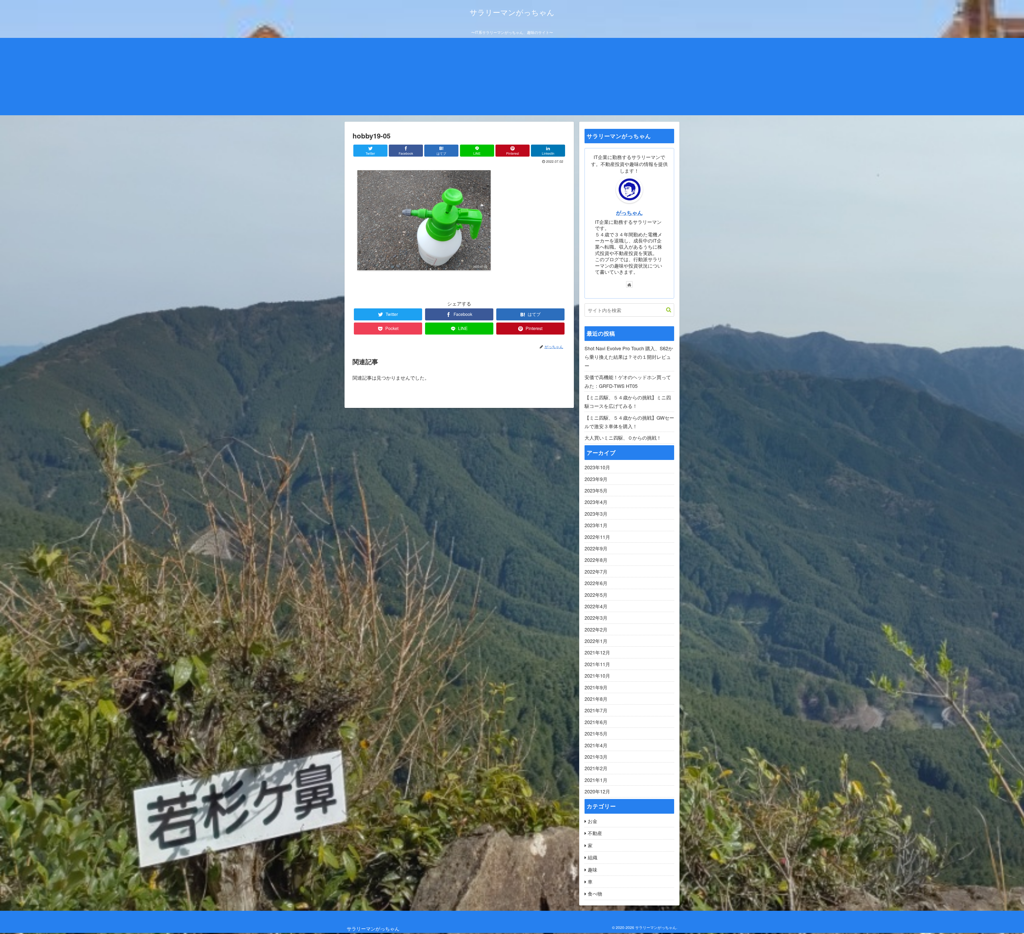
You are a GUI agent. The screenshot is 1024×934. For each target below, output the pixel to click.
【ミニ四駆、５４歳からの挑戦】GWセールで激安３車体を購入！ (629, 422)
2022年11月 (597, 536)
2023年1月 (596, 525)
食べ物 (595, 893)
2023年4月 (596, 501)
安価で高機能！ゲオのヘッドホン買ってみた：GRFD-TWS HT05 (628, 381)
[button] (666, 310)
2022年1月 (596, 640)
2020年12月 (597, 791)
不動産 (595, 832)
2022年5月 (596, 594)
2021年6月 (596, 721)
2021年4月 (596, 745)
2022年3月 (596, 617)
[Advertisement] (512, 78)
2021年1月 (596, 779)
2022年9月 (596, 548)
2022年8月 (596, 559)
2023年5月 (596, 490)
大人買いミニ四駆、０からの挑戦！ (623, 437)
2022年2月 (596, 629)
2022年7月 (596, 571)
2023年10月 (597, 467)
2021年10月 (597, 675)
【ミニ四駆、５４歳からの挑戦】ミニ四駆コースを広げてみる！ (628, 401)
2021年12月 (597, 652)
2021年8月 (596, 698)
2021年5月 (596, 733)
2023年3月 (596, 513)
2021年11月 (597, 664)
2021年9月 (596, 687)
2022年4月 (596, 606)
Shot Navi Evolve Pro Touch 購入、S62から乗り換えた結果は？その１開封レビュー (629, 357)
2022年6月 (596, 582)
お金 (592, 820)
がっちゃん (629, 212)
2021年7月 (596, 710)
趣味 (592, 869)
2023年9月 (596, 478)
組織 (592, 857)
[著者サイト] (629, 284)
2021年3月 (596, 756)
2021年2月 (596, 768)
